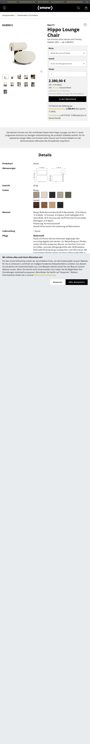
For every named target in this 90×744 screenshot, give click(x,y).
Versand (55, 87)
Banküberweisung (57, 108)
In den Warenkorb (67, 99)
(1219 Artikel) (27, 15)
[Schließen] (87, 2)
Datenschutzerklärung (45, 275)
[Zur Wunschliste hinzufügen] (85, 24)
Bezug (51, 48)
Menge (51, 69)
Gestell (51, 59)
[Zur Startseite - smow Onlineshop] (45, 8)
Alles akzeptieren (77, 282)
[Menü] (4, 8)
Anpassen (57, 282)
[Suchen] (78, 7)
